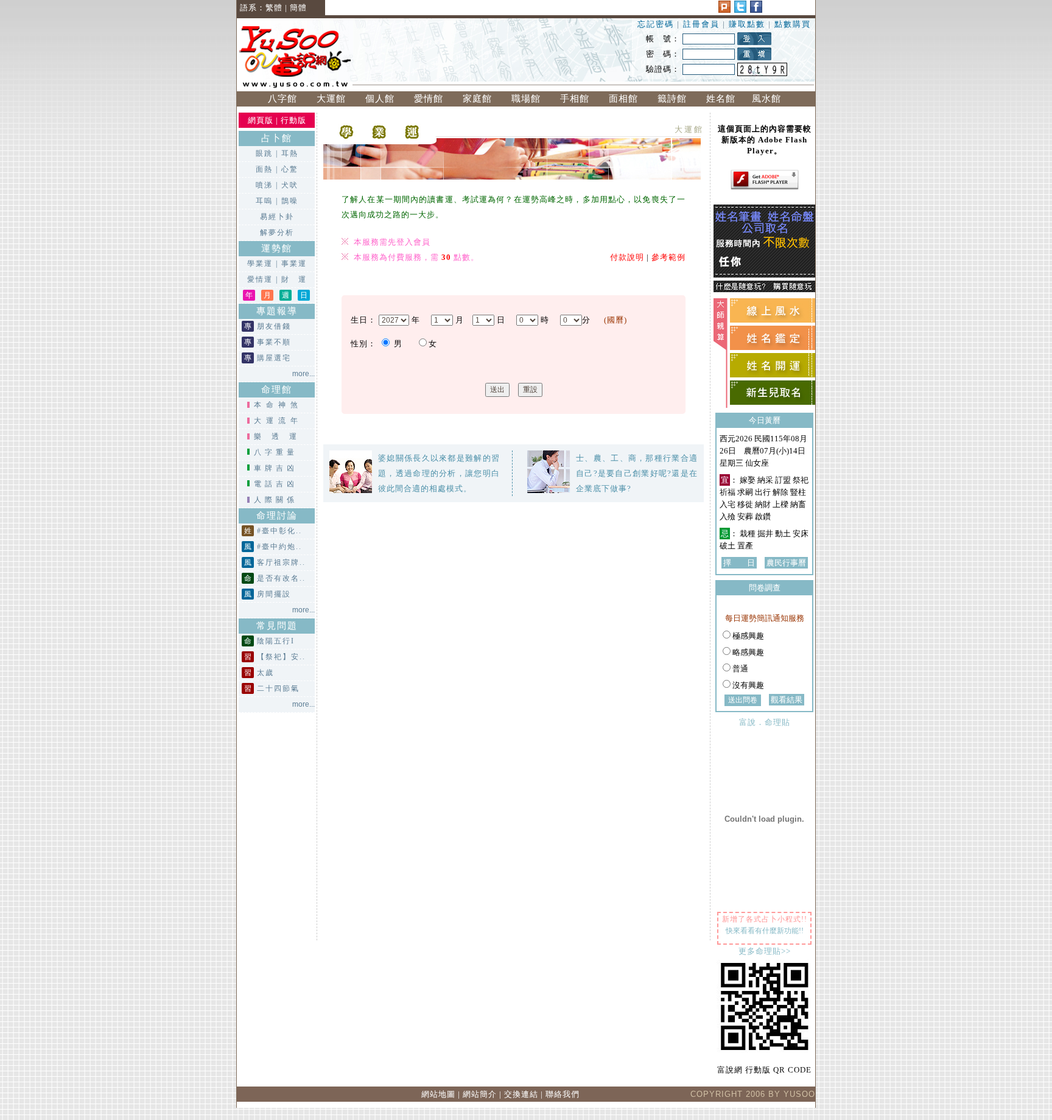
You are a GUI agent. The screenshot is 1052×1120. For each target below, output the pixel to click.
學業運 (260, 263)
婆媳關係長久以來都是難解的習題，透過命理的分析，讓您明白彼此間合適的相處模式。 (439, 473)
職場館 (526, 98)
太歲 (265, 672)
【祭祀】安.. (281, 657)
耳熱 (289, 153)
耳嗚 (264, 201)
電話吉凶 (276, 484)
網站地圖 (438, 1094)
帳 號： (663, 38)
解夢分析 (277, 232)
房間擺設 (274, 594)
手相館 (574, 98)
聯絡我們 (562, 1094)
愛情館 (428, 98)
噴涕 (264, 185)
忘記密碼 (655, 24)
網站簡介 (480, 1094)
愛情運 (260, 279)
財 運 (294, 279)
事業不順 (274, 342)
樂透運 (280, 436)
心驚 (289, 169)
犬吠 (289, 185)
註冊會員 (703, 24)
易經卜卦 (277, 216)
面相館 (623, 98)
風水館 (769, 98)
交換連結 (521, 1094)
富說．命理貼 (764, 722)
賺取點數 (747, 24)
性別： (363, 343)
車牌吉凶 (276, 468)
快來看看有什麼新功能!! (765, 930)
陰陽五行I (276, 641)
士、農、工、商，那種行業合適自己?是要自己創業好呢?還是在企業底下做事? (637, 473)
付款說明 (627, 257)
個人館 (379, 98)
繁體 (273, 7)
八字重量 (276, 452)
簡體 (298, 7)
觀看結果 (786, 699)
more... (303, 373)
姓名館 (720, 98)
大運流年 (278, 420)
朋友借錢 (274, 326)
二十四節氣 (278, 688)
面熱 (264, 169)
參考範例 (668, 257)
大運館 (331, 98)
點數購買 (792, 24)
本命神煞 (278, 405)
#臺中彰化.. (279, 531)
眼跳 (264, 153)
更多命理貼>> (764, 951)
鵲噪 (289, 201)
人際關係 (276, 499)
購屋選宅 (274, 358)
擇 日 (739, 562)
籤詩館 (672, 98)
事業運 (294, 263)
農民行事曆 (786, 562)
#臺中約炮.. (279, 546)
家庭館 (477, 98)
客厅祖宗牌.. (281, 562)
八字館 (282, 98)
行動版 (293, 120)
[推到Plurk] (724, 10)
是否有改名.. (281, 578)
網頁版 (260, 120)
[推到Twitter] (740, 10)
